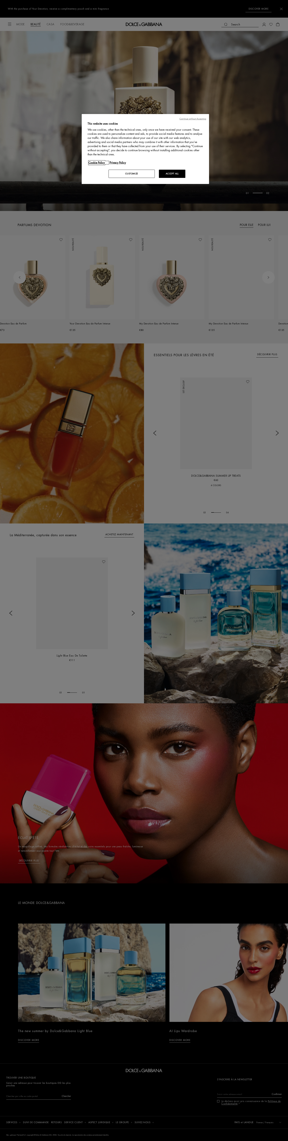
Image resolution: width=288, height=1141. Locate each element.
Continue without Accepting (192, 119)
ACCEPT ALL (172, 174)
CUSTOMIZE (131, 174)
